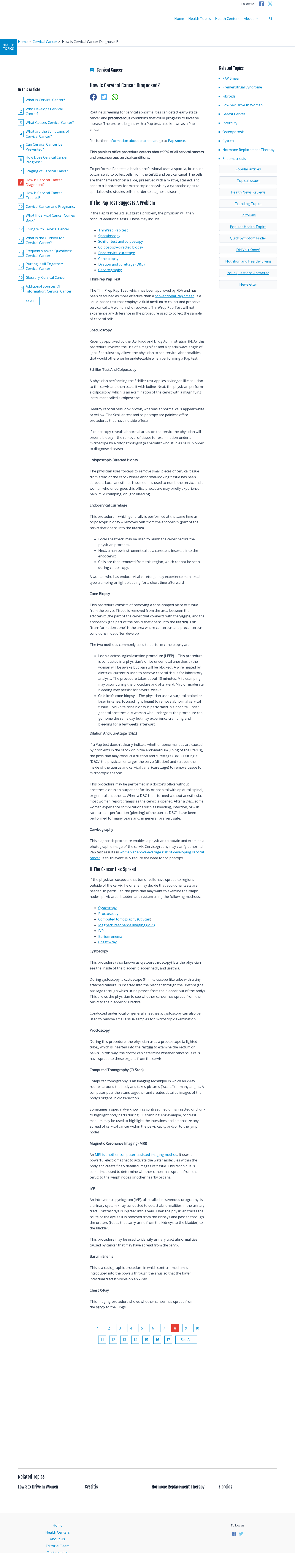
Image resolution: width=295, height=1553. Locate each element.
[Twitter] (270, 3)
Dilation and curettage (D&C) (121, 264)
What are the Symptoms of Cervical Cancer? (44, 133)
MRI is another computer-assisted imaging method (136, 1154)
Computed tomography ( (118, 919)
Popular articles (248, 169)
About (249, 18)
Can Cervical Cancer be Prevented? (41, 146)
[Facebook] (261, 3)
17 (168, 1339)
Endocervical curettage (116, 252)
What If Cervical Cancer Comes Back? (47, 217)
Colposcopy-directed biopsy (120, 247)
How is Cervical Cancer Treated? (41, 195)
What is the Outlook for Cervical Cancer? (41, 240)
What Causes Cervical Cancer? (47, 122)
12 (113, 1339)
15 (146, 1339)
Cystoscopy (107, 907)
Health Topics (199, 18)
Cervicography (110, 269)
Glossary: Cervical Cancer (42, 277)
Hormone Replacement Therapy (248, 149)
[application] (256, 18)
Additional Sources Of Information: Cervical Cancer (45, 288)
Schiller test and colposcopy (120, 241)
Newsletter (248, 284)
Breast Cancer (233, 114)
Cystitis (228, 140)
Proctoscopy (108, 913)
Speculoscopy (109, 235)
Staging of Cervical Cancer (44, 170)
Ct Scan (144, 919)
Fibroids (228, 96)
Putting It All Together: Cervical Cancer (41, 266)
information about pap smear (133, 140)
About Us (57, 1539)
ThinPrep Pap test (113, 230)
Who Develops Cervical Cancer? (41, 111)
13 (124, 1339)
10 (197, 1328)
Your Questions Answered (248, 273)
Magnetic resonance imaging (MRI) (126, 925)
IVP (101, 930)
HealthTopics (8, 46)
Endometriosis (234, 158)
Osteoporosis (233, 131)
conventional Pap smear (174, 296)
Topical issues (248, 180)
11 (102, 1339)
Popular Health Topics (248, 226)
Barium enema (110, 936)
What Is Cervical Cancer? (42, 100)
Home (179, 18)
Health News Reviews (248, 192)
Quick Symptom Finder (248, 238)
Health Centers (227, 18)
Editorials (248, 215)
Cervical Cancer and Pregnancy (47, 206)
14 (135, 1339)
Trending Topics (248, 203)
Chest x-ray (107, 942)
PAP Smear (231, 78)
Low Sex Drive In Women (242, 105)
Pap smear (176, 140)
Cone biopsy (108, 258)
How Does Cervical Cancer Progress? (44, 159)
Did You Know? (248, 249)
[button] (271, 18)
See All (29, 301)
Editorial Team (57, 1546)
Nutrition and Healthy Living (248, 261)
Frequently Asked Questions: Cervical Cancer (45, 253)
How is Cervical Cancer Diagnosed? (41, 182)
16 (157, 1339)
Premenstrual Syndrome (242, 87)
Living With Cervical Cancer (44, 229)
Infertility (229, 123)
